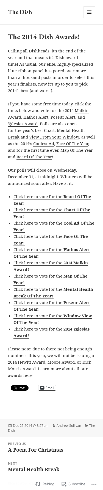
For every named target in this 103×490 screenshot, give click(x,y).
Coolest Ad (43, 143)
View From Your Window (54, 137)
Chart (49, 130)
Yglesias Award (23, 123)
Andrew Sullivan (69, 425)
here (27, 375)
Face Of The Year (72, 143)
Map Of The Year (76, 150)
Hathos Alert (35, 117)
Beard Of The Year (34, 156)
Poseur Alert (63, 117)
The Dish (20, 12)
